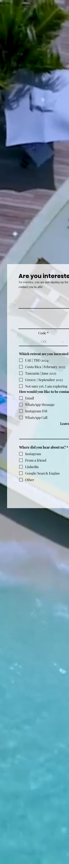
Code (42, 333)
